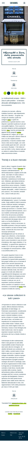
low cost (20, 168)
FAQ (11, 435)
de (12, 93)
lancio (21, 286)
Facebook (16, 413)
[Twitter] (20, 436)
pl (15, 93)
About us (3, 432)
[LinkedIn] (21, 438)
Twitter (10, 413)
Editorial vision (13, 432)
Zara (8, 130)
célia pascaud (14, 76)
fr (8, 93)
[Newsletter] (19, 438)
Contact (3, 435)
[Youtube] (24, 436)
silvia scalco (14, 88)
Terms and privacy (21, 433)
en (23, 93)
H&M (9, 120)
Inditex (19, 132)
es (19, 93)
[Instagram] (22, 436)
